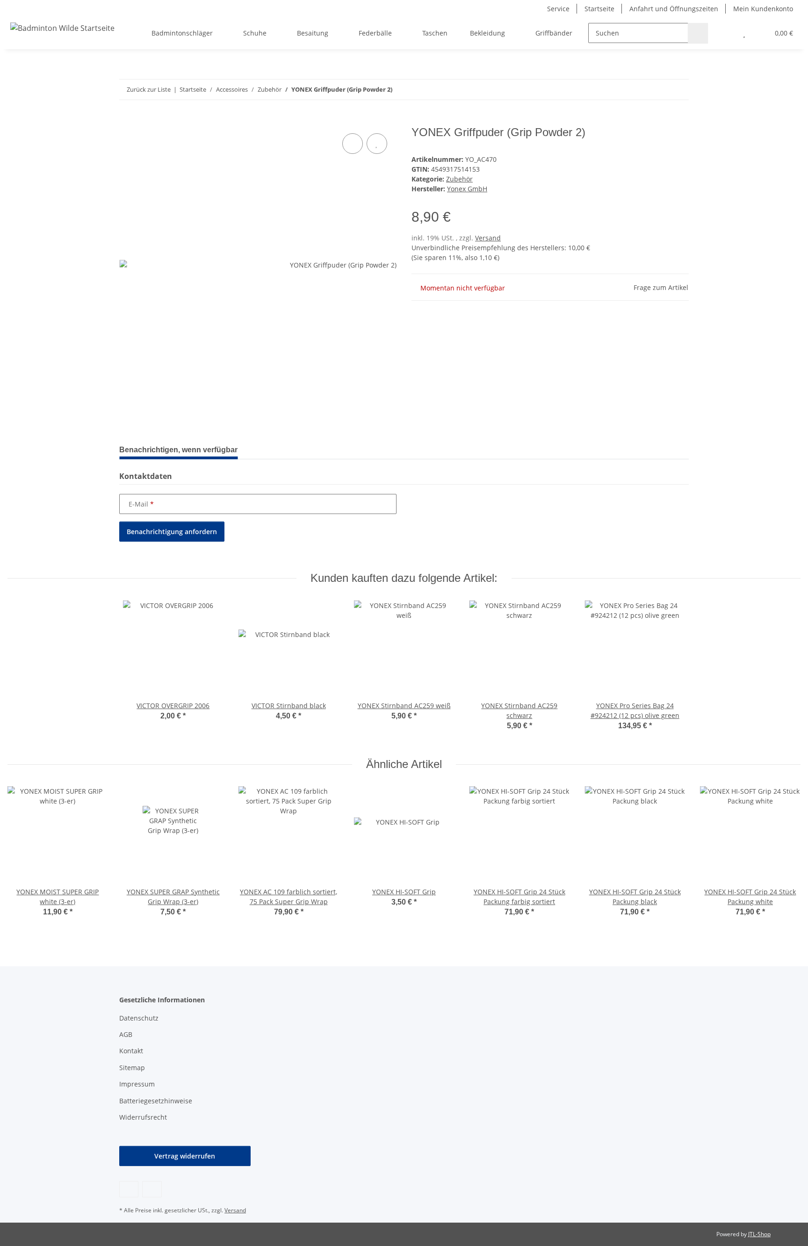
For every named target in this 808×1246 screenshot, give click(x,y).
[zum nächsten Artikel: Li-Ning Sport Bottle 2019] (679, 90)
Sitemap (132, 1067)
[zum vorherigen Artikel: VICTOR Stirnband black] (659, 90)
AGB (125, 1034)
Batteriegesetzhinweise (155, 1100)
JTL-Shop (759, 1234)
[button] (725, 33)
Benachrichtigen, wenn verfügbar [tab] (178, 450)
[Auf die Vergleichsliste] (352, 143)
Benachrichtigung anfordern (172, 531)
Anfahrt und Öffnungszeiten (673, 8)
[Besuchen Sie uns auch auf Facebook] (128, 1189)
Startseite (599, 8)
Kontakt (131, 1050)
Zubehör (459, 178)
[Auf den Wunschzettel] (377, 143)
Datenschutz (139, 1018)
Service (558, 8)
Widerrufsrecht (143, 1117)
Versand (488, 237)
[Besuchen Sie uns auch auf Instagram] (151, 1189)
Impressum (137, 1083)
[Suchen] (698, 33)
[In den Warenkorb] (126, 121)
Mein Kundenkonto (763, 8)
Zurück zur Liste (149, 89)
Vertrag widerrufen (184, 1156)
